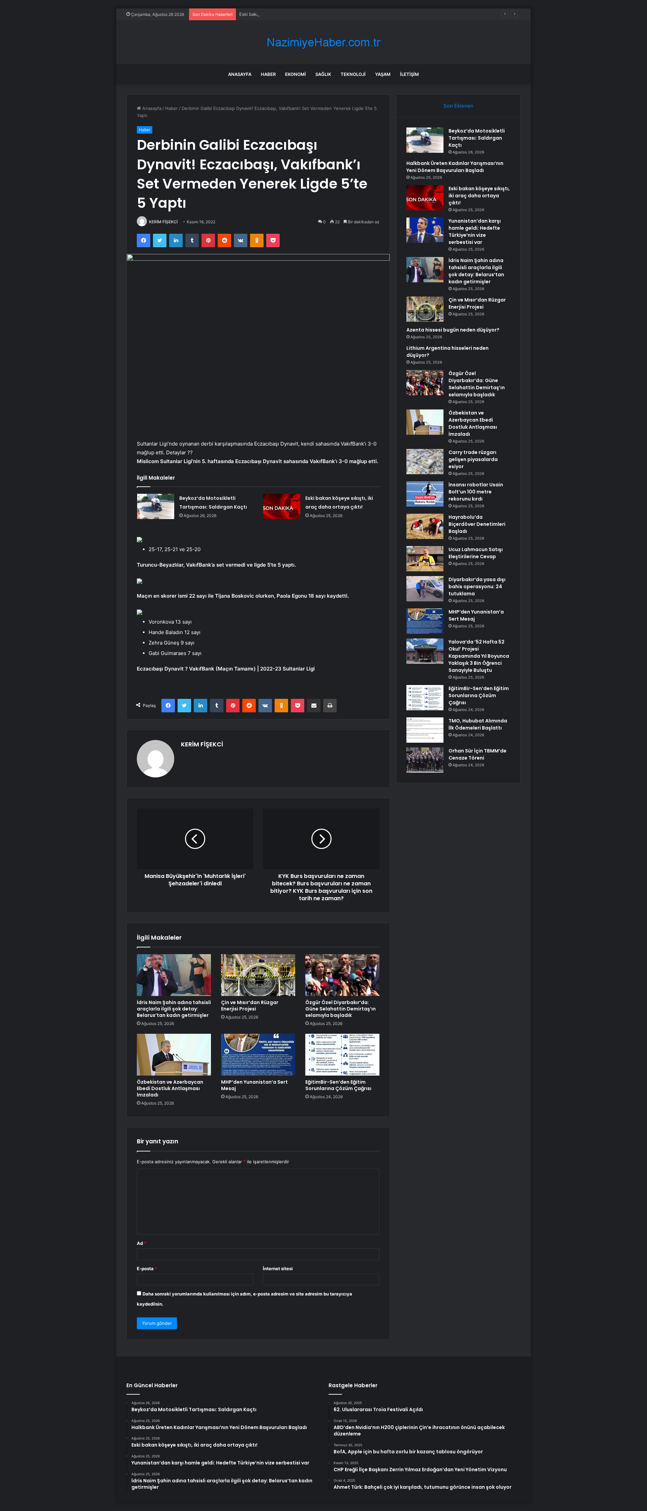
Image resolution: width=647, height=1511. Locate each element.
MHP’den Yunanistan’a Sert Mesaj (254, 1085)
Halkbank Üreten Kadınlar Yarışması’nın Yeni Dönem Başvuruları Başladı (454, 167)
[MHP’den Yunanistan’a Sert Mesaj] (258, 1055)
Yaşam (383, 74)
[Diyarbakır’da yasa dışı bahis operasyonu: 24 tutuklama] (424, 588)
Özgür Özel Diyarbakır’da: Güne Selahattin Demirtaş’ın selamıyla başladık (340, 1009)
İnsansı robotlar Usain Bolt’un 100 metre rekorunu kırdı (476, 491)
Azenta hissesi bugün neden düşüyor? (452, 329)
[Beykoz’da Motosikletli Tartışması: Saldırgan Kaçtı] (155, 506)
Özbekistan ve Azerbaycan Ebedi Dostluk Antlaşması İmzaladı (170, 1088)
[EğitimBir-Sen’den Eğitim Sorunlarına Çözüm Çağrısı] (342, 1055)
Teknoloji (353, 74)
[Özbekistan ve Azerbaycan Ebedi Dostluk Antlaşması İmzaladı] (174, 1055)
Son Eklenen (458, 106)
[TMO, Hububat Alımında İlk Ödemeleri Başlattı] (424, 730)
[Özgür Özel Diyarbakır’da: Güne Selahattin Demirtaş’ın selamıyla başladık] (342, 975)
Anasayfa (239, 74)
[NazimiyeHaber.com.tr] (323, 42)
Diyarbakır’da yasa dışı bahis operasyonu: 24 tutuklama (477, 586)
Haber (268, 74)
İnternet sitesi (278, 1268)
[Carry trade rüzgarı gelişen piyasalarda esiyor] (424, 461)
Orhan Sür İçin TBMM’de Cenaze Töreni (477, 754)
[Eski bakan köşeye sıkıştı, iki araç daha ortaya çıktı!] (281, 506)
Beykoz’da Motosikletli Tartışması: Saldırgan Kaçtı (477, 137)
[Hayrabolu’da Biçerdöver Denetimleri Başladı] (424, 526)
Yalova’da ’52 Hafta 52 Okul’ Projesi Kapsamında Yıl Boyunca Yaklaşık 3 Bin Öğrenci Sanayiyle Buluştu (479, 656)
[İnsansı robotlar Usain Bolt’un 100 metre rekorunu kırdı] (424, 494)
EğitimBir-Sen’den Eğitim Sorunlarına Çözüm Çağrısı (338, 1085)
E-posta (147, 1268)
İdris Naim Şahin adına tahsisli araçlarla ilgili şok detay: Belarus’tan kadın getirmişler (174, 1009)
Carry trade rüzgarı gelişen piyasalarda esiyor (473, 459)
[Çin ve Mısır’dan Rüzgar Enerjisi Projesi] (258, 975)
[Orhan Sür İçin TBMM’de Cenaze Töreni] (424, 760)
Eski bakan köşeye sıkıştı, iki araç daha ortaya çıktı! (292, 14)
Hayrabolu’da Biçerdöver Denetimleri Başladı (477, 524)
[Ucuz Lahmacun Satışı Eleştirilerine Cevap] (424, 558)
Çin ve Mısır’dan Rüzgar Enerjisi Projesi (249, 1005)
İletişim (409, 74)
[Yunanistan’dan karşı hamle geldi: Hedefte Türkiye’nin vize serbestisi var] (424, 230)
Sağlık (323, 74)
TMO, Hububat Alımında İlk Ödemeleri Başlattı (478, 724)
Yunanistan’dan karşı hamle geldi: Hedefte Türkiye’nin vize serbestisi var (475, 232)
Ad (141, 1243)
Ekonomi (295, 74)
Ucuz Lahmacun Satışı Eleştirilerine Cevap (476, 553)
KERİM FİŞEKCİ (163, 221)
